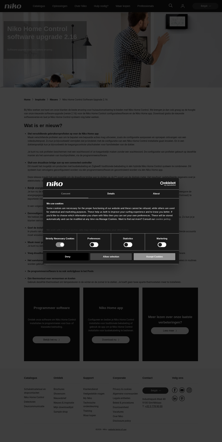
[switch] (94, 244)
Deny (67, 256)
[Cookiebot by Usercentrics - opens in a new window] (162, 183)
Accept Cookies (154, 256)
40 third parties (69, 230)
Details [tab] (111, 193)
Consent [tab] (65, 193)
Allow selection (111, 256)
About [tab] (156, 193)
